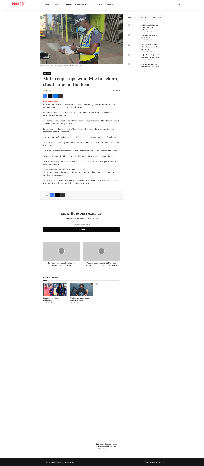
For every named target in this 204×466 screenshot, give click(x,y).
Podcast (109, 5)
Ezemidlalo (67, 5)
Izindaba (56, 5)
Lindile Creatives (158, 462)
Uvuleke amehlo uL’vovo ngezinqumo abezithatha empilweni (150, 66)
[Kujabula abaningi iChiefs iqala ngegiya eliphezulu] (134, 58)
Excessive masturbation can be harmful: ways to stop (64, 169)
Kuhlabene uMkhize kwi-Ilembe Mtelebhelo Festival (150, 27)
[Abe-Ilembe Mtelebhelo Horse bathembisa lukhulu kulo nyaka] (134, 48)
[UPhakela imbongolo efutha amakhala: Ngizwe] (81, 289)
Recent (131, 17)
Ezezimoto (98, 5)
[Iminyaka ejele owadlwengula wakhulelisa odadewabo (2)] (108, 362)
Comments (157, 17)
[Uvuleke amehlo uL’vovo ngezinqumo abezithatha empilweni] (134, 67)
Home (47, 5)
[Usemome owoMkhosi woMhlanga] (55, 289)
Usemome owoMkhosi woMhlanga (51, 299)
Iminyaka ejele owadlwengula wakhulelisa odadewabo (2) (106, 445)
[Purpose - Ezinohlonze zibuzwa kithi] (18, 4)
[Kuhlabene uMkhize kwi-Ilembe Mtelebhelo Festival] (134, 28)
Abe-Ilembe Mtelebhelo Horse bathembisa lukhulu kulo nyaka (150, 47)
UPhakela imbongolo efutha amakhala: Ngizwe (79, 299)
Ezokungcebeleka (83, 5)
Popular (143, 17)
